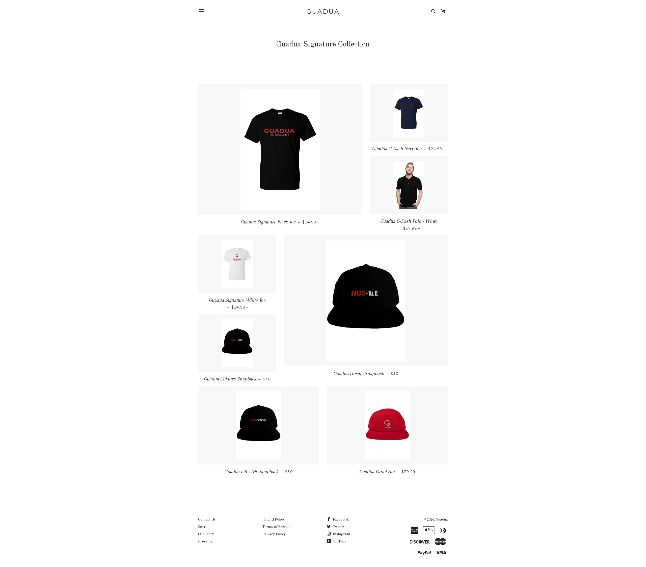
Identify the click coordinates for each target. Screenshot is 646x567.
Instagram (341, 534)
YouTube (339, 541)
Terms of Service (276, 526)
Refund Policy (273, 519)
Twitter (338, 526)
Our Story (206, 534)
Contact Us (207, 519)
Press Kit (205, 541)
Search (203, 526)
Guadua (322, 11)
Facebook (340, 519)
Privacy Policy (274, 534)
